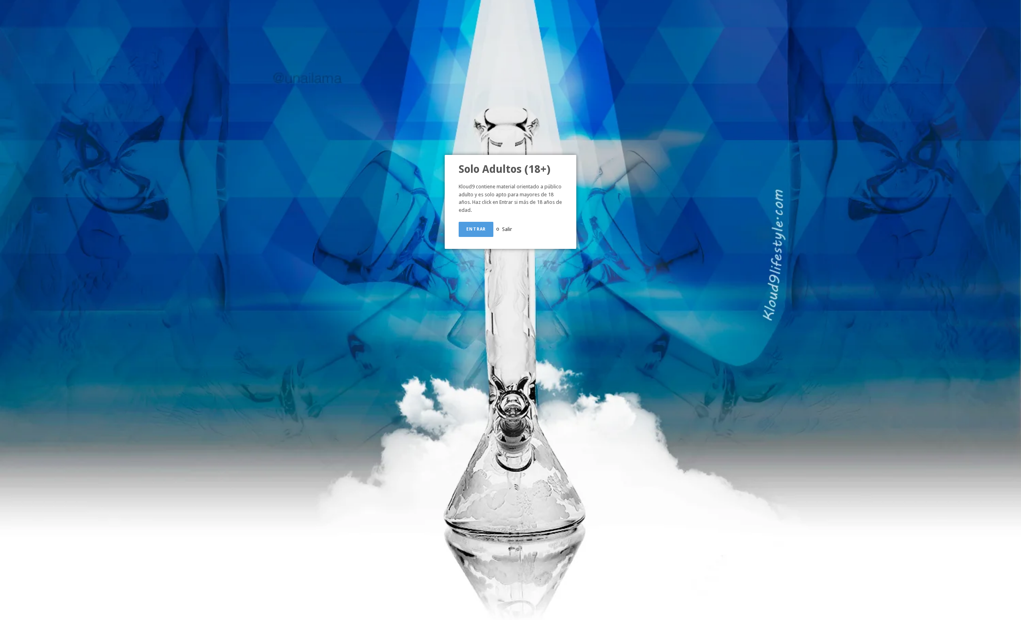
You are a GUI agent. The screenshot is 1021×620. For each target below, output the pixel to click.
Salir (507, 229)
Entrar (476, 229)
